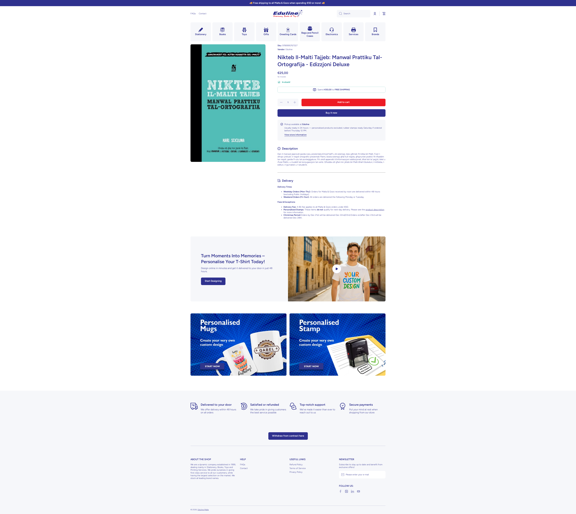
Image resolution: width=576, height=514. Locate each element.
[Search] (339, 13)
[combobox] (353, 13)
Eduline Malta (203, 510)
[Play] (337, 268)
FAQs (242, 464)
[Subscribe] (382, 474)
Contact (244, 468)
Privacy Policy (296, 472)
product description (375, 209)
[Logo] (288, 13)
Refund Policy (296, 464)
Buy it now (331, 112)
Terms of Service (298, 468)
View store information (295, 135)
